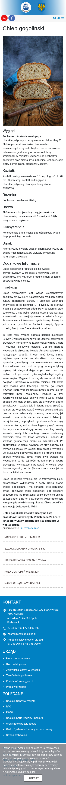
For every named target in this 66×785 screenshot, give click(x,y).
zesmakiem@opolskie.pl (22, 633)
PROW (9, 712)
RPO (8, 706)
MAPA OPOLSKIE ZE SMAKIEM (22, 537)
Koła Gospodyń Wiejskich (22, 571)
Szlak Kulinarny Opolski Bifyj (25, 548)
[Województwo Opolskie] (41, 7)
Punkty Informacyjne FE (19, 681)
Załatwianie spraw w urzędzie (23, 669)
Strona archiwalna (16, 735)
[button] (4, 18)
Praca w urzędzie (16, 686)
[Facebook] (11, 18)
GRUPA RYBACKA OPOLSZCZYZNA (25, 560)
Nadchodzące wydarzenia (22, 583)
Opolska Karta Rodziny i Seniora (24, 717)
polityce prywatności (45, 761)
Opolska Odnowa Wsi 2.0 (20, 701)
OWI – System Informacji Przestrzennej (29, 729)
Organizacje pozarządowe (21, 723)
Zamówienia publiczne (19, 675)
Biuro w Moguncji (16, 664)
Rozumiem (33, 777)
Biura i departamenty (18, 658)
